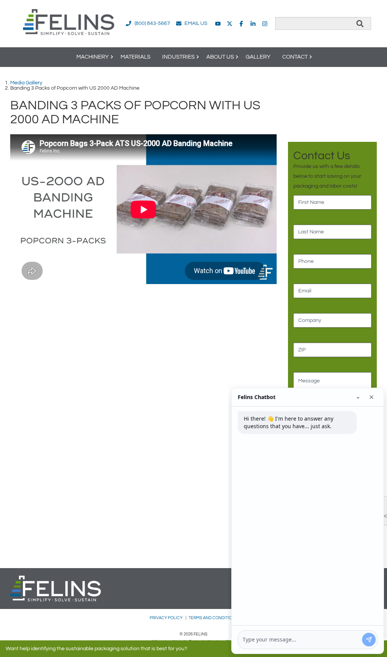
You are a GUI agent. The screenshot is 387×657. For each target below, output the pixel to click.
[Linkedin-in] (253, 23)
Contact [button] (295, 57)
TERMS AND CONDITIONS (213, 618)
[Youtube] (218, 23)
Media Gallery (26, 82)
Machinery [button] (92, 57)
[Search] (360, 23)
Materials (135, 57)
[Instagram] (265, 23)
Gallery (258, 57)
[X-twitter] (229, 23)
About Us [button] (220, 57)
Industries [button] (178, 57)
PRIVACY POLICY (166, 618)
